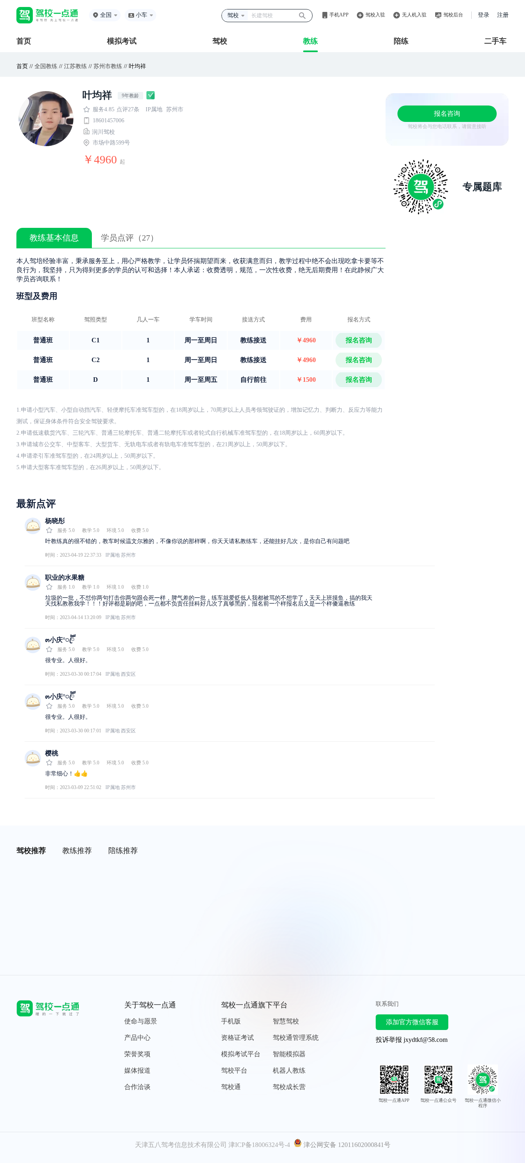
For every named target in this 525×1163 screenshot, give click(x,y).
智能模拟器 (289, 1054)
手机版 (231, 1021)
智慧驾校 (286, 1021)
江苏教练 (75, 66)
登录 (483, 15)
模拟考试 (122, 41)
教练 (310, 41)
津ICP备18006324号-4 (259, 1144)
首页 (23, 41)
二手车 (495, 41)
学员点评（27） (129, 237)
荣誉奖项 (137, 1054)
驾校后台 (453, 15)
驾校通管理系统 (296, 1037)
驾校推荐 (31, 850)
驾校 (219, 41)
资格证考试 (237, 1037)
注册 (503, 15)
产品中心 (137, 1037)
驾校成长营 (289, 1086)
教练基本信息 (54, 237)
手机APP (339, 15)
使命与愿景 (140, 1021)
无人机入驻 (414, 15)
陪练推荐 (123, 850)
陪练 (401, 41)
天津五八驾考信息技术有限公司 (181, 1144)
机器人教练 (289, 1070)
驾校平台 (234, 1070)
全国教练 (45, 66)
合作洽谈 (137, 1086)
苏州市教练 (108, 66)
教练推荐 (77, 850)
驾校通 (231, 1086)
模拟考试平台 (240, 1054)
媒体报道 (137, 1070)
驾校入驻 (375, 15)
